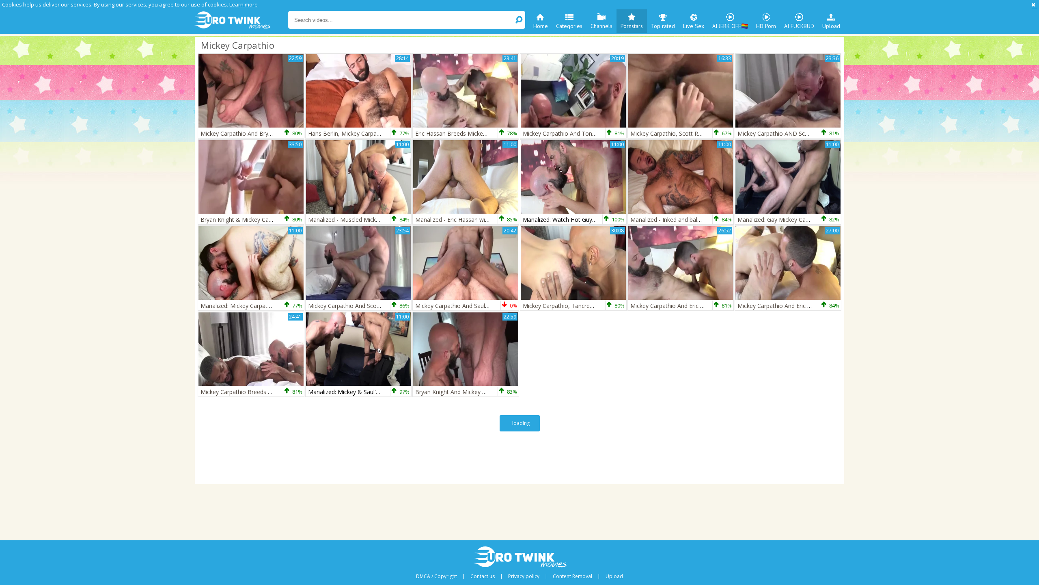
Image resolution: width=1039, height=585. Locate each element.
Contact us (482, 576)
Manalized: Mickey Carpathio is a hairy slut (255, 306)
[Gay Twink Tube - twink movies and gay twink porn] (240, 20)
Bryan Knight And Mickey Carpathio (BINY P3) (475, 392)
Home (540, 26)
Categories (569, 26)
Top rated (663, 26)
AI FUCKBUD (799, 26)
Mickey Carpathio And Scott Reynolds (357, 306)
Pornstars (632, 26)
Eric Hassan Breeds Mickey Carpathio (464, 133)
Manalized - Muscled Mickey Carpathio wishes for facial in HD (389, 219)
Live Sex (693, 26)
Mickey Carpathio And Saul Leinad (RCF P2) (471, 306)
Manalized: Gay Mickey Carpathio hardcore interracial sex (812, 219)
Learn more (243, 4)
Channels (601, 26)
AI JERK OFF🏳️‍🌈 (730, 26)
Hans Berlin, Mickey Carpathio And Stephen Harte (373, 133)
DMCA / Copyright (436, 576)
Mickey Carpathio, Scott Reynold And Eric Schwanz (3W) (703, 133)
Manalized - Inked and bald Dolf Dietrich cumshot (695, 219)
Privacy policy (523, 576)
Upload (831, 26)
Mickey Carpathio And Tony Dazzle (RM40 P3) (583, 133)
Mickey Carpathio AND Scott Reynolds (787, 133)
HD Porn (766, 26)
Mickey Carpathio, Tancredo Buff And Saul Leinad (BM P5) (599, 306)
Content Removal (572, 576)
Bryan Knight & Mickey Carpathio (243, 219)
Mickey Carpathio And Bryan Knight (246, 133)
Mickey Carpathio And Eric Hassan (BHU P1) (688, 306)
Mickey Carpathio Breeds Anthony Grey (252, 392)
